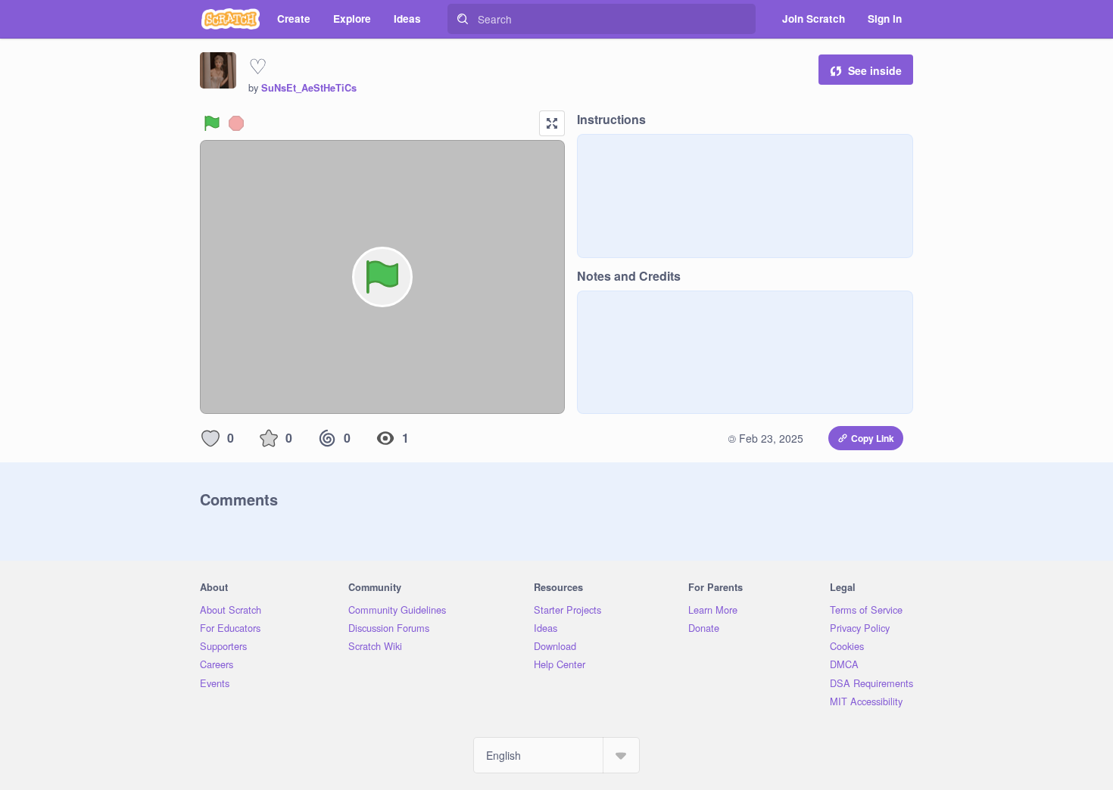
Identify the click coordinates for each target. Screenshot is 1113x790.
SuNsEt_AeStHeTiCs (309, 88)
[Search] (462, 19)
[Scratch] (230, 19)
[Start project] (212, 123)
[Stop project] (236, 123)
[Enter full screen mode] (552, 123)
